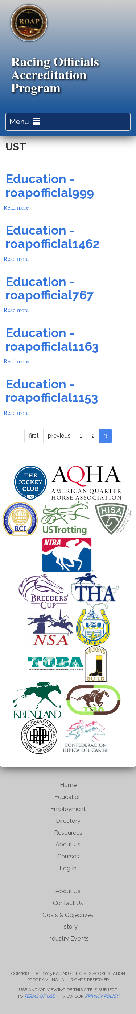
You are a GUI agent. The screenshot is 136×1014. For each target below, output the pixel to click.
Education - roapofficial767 (49, 288)
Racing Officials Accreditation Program (55, 74)
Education (68, 797)
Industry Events (68, 938)
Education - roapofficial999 (49, 185)
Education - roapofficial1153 (51, 391)
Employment (68, 808)
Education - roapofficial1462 (52, 237)
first (34, 435)
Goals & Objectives (68, 915)
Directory (68, 820)
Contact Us (68, 903)
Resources (68, 832)
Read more (16, 207)
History (68, 926)
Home (68, 785)
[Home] (29, 23)
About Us (68, 844)
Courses (68, 856)
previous (59, 435)
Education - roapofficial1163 (52, 339)
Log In (68, 868)
